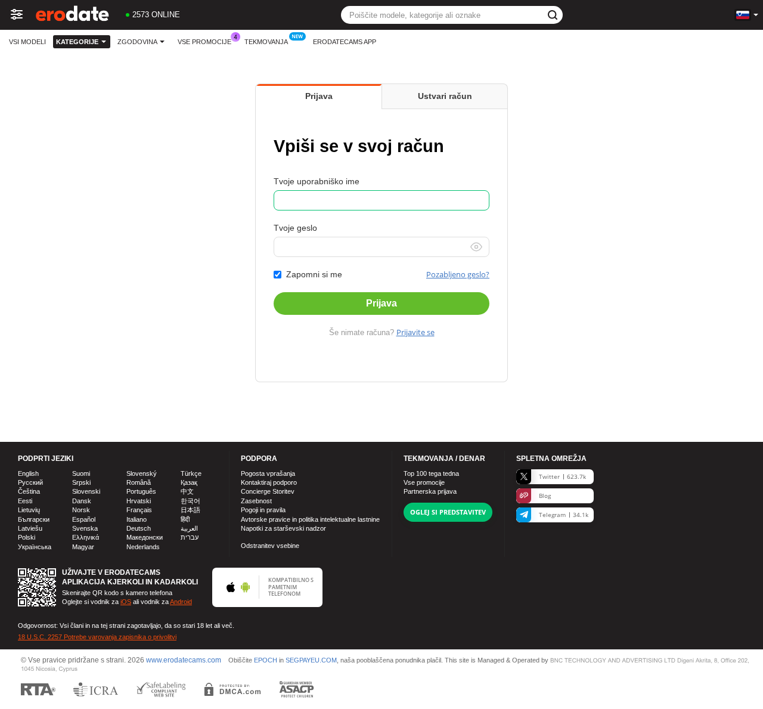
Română (138, 482)
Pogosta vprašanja (268, 473)
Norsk (81, 509)
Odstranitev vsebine (270, 545)
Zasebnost (256, 500)
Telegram (563, 514)
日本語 (190, 509)
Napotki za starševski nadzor (283, 528)
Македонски (144, 537)
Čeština (29, 491)
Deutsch (138, 528)
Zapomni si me (314, 274)
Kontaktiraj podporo (269, 482)
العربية (189, 528)
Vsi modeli (27, 41)
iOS (125, 601)
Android (181, 601)
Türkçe (191, 473)
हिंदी (185, 519)
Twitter (562, 476)
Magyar (83, 546)
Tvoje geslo (295, 228)
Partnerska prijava (430, 491)
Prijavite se (415, 332)
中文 (187, 491)
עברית (189, 537)
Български (33, 519)
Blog (545, 495)
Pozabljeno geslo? (457, 274)
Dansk (81, 500)
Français (139, 509)
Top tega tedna (431, 473)
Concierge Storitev (267, 491)
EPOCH (265, 660)
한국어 (190, 500)
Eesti (25, 500)
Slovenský (141, 473)
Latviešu (30, 528)
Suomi (81, 473)
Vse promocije (204, 41)
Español (83, 519)
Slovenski (86, 491)
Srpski (81, 482)
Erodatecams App (344, 41)
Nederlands (143, 546)
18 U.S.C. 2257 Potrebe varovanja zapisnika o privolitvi (97, 636)
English (28, 473)
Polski (26, 537)
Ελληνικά (85, 537)
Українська (34, 546)
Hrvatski (138, 500)
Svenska (85, 528)
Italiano (136, 519)
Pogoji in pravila (263, 509)
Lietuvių (29, 509)
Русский (30, 482)
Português (141, 491)
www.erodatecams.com (183, 660)
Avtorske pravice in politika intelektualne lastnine (310, 519)
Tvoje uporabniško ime (316, 181)
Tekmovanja (266, 41)
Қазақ (189, 482)
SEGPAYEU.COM (311, 660)
